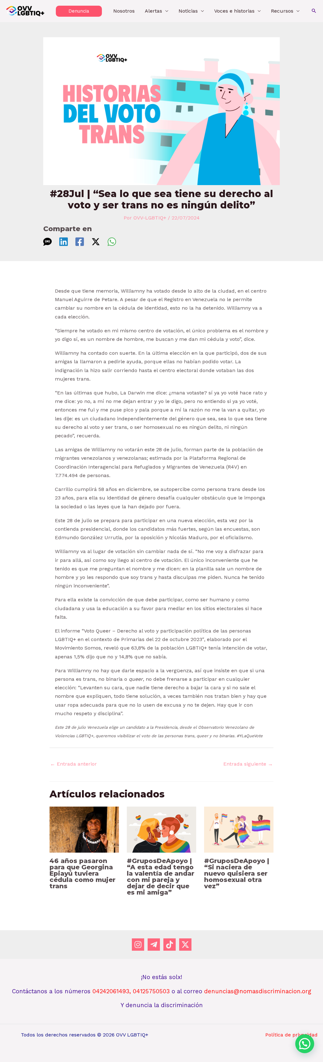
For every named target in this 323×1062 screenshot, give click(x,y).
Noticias (188, 11)
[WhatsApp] (112, 241)
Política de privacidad (291, 1035)
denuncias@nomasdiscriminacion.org (257, 991)
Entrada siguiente (248, 764)
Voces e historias (234, 11)
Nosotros (124, 11)
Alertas (153, 11)
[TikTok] (169, 944)
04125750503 (152, 991)
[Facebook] (79, 241)
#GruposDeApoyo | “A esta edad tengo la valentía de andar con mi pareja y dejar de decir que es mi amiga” (160, 876)
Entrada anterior (73, 764)
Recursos (282, 11)
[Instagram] (138, 944)
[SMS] (47, 241)
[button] (79, 11)
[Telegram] (154, 944)
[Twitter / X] (95, 241)
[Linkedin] (63, 241)
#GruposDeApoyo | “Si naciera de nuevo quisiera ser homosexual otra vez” (236, 873)
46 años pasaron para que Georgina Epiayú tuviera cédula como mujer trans (82, 873)
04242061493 (110, 991)
